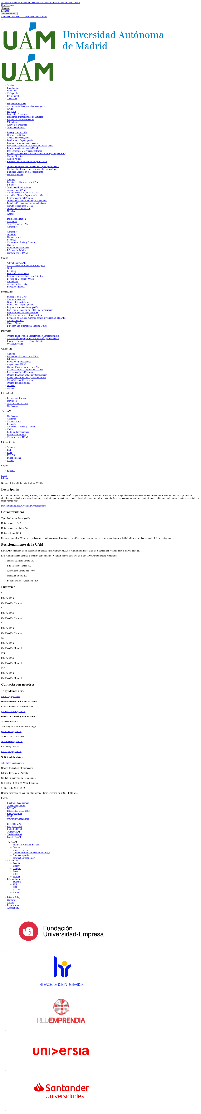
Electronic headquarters (18, 803)
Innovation (12, 90)
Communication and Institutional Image (31, 852)
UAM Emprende (15, 174)
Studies (10, 85)
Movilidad (12, 221)
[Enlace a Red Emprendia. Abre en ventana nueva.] (61, 1030)
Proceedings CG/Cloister (18, 811)
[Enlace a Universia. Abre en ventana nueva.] (61, 1070)
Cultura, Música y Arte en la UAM (23, 192)
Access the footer (49, 2)
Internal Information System (26, 844)
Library (10, 5)
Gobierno (11, 234)
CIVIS (4, 5)
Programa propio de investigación (22, 143)
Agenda (10, 214)
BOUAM (11, 808)
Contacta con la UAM (17, 253)
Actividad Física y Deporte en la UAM (25, 195)
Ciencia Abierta (14, 159)
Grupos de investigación (18, 137)
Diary (15, 871)
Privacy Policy (14, 897)
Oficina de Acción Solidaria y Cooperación (27, 200)
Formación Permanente (18, 114)
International (13, 96)
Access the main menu (30, 2)
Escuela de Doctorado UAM (20, 119)
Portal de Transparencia (18, 247)
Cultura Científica (15, 156)
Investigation (13, 88)
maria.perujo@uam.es (11, 751)
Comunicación (14, 237)
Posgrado (11, 111)
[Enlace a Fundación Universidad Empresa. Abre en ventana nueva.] (61, 950)
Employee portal (14, 813)
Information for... (9, 14)
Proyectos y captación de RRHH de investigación (30, 145)
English (5, 8)
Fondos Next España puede (20, 140)
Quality (16, 847)
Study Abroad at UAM (17, 224)
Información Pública (16, 250)
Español (5, 11)
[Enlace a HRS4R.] (61, 990)
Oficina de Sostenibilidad (18, 208)
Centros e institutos (16, 135)
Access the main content (68, 2)
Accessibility (13, 908)
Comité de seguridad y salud (20, 206)
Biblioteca (11, 184)
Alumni (43, 16)
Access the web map (10, 2)
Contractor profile (21, 855)
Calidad (10, 245)
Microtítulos (12, 122)
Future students (33, 16)
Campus (11, 179)
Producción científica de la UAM (22, 148)
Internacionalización (16, 219)
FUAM (16, 876)
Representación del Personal (20, 198)
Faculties (17, 863)
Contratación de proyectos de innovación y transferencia (33, 169)
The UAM (12, 98)
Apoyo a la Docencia (17, 124)
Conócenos (12, 226)
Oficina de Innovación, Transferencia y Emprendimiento (33, 166)
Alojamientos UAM (16, 190)
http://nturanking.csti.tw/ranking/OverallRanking (23, 505)
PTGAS (22, 16)
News (15, 874)
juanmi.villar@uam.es (11, 731)
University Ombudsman (18, 819)
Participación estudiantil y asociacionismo (26, 203)
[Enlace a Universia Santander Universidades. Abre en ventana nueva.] (61, 1110)
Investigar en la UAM (17, 132)
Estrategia (11, 239)
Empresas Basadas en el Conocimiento (25, 172)
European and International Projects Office (27, 161)
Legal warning (14, 905)
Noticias (11, 211)
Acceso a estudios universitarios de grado (26, 106)
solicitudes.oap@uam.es (12, 763)
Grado (10, 109)
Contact (10, 902)
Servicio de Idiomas (16, 127)
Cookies (11, 900)
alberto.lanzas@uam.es (12, 741)
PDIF (15, 16)
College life (12, 93)
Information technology (24, 858)
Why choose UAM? (16, 103)
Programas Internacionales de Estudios (25, 117)
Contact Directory (21, 850)
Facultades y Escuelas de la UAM (23, 182)
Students (5, 16)
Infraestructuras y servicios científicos (24, 151)
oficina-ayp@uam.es (10, 696)
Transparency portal (16, 805)
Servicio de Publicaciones (19, 187)
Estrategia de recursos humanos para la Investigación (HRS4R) (36, 153)
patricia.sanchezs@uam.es (13, 711)
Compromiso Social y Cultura (21, 242)
